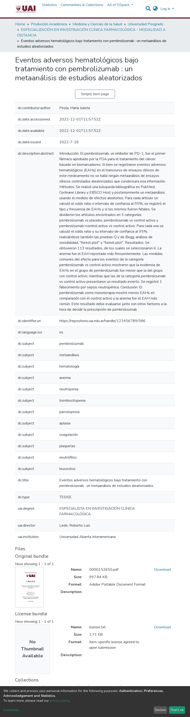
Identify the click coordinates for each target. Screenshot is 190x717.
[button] (155, 9)
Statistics (49, 4)
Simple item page (95, 94)
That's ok (177, 710)
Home (20, 24)
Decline (160, 710)
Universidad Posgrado (145, 24)
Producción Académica (49, 24)
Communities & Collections (82, 4)
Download (162, 569)
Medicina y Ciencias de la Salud (97, 24)
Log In (165, 8)
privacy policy (60, 700)
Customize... (11, 710)
